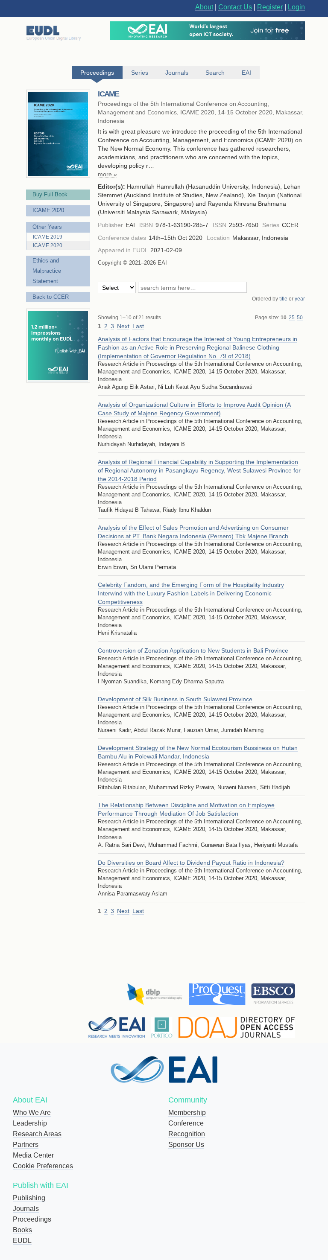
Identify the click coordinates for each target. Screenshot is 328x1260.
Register (270, 7)
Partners (25, 1144)
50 (300, 318)
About (204, 7)
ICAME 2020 (48, 210)
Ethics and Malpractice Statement (46, 270)
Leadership (30, 1123)
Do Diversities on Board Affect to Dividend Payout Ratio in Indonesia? (191, 862)
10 (284, 318)
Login (296, 7)
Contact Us (235, 7)
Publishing (29, 1198)
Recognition (186, 1134)
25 (292, 318)
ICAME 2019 (47, 237)
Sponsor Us (186, 1144)
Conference (186, 1123)
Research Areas (37, 1134)
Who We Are (32, 1112)
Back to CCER (50, 297)
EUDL (22, 1240)
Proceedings (32, 1219)
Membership (187, 1112)
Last (138, 326)
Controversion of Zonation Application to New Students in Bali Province (193, 650)
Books (22, 1230)
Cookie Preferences (43, 1166)
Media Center (33, 1155)
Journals (26, 1208)
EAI (246, 72)
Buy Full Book (49, 194)
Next (123, 326)
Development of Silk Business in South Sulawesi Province (175, 699)
